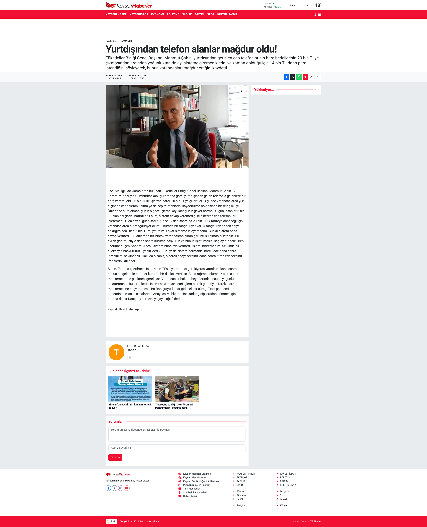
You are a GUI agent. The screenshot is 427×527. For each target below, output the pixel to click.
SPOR (211, 14)
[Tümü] (317, 89)
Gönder (115, 457)
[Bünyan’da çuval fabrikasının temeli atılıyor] (130, 388)
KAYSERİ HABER (116, 14)
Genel (240, 498)
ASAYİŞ (284, 498)
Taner (131, 350)
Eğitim (240, 491)
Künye (283, 505)
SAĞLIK (187, 14)
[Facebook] (108, 488)
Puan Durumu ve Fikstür (196, 484)
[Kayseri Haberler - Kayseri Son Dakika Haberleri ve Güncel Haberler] (129, 5)
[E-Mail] (130, 357)
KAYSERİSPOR (139, 14)
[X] (114, 488)
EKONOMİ (157, 14)
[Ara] (315, 14)
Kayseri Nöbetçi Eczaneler (197, 473)
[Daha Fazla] (305, 77)
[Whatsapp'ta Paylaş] (299, 77)
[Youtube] (127, 488)
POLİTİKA (173, 14)
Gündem (241, 495)
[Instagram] (120, 488)
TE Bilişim (315, 521)
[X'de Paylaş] (292, 77)
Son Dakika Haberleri (195, 492)
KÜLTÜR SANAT (227, 14)
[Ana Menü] (319, 14)
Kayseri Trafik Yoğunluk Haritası (201, 481)
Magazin (284, 491)
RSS (112, 521)
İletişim (241, 505)
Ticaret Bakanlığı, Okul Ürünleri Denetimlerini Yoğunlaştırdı (174, 406)
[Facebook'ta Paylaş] (286, 77)
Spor (282, 495)
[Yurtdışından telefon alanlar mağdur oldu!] (177, 126)
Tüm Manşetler (191, 488)
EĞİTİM (199, 14)
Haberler (111, 41)
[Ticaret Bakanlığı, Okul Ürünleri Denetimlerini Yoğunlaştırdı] (177, 388)
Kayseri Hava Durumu (195, 477)
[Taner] (116, 352)
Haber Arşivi (190, 496)
